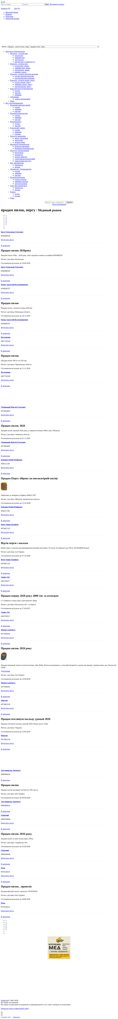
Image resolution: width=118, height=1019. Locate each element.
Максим (4, 700)
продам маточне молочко (24, 78)
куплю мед (19, 56)
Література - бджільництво (20, 169)
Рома (3, 868)
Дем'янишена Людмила (11, 770)
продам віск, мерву (22, 70)
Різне (12, 101)
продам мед (19, 60)
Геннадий (5, 815)
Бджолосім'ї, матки (17, 128)
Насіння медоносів (17, 177)
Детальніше (5, 671)
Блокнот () (5, 8)
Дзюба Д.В (5, 577)
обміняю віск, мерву (23, 68)
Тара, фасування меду (18, 186)
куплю (17, 91)
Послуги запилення (18, 136)
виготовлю (19, 153)
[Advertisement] (12, 32)
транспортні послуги (23, 161)
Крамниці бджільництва (24, 149)
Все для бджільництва (14, 103)
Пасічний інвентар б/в (19, 113)
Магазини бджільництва (19, 144)
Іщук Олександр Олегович (12, 232)
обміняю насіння (21, 182)
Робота (13, 192)
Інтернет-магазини (22, 146)
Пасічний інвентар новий (20, 105)
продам (18, 93)
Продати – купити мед (19, 54)
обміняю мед (20, 58)
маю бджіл (19, 140)
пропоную (19, 155)
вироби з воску (21, 72)
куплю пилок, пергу (23, 82)
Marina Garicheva (8, 630)
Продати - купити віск (19, 64)
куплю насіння (20, 179)
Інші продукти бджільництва (21, 89)
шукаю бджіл (20, 142)
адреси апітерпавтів (22, 99)
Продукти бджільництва (15, 51)
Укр (15, 8)
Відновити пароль (57, 4)
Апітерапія (14, 97)
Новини (9, 14)
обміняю (18, 95)
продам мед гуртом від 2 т (25, 62)
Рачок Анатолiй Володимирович (14, 285)
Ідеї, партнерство (17, 163)
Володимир (5, 337)
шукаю (17, 167)
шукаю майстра (21, 157)
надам (17, 194)
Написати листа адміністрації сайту (15, 1008)
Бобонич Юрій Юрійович (11, 460)
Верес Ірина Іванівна (9, 525)
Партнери (9, 16)
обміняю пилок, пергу (23, 84)
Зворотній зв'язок (12, 19)
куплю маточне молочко (24, 76)
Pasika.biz (4, 1000)
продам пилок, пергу (23, 87)
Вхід (47, 4)
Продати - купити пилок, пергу (22, 80)
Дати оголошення (59, 204)
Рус (18, 8)
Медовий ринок (12, 12)
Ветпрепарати (15, 122)
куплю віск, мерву (22, 66)
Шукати (69, 202)
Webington (16, 1017)
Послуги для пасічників (19, 151)
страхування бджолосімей (25, 159)
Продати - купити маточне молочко (24, 74)
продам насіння (21, 184)
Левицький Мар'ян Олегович (13, 407)
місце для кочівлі (21, 138)
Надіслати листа (7, 240)
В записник (5, 246)
